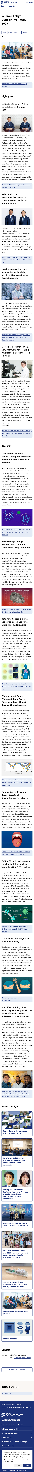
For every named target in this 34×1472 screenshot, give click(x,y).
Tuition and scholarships (10, 1429)
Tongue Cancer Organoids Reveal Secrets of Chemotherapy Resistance (16, 853)
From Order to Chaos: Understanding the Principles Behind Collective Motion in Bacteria (16, 532)
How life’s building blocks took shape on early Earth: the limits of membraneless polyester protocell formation (16, 1094)
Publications (6, 1393)
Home (3, 1404)
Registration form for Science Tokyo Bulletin (14, 85)
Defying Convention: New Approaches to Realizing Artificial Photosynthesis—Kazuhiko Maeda (16, 337)
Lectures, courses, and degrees (12, 1425)
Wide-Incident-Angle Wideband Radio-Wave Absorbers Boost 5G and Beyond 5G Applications (16, 783)
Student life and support (10, 1433)
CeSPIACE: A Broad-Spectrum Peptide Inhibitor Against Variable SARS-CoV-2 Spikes (15, 929)
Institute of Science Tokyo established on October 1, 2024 (16, 186)
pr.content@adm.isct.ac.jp (22, 1358)
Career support (7, 1437)
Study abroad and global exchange (14, 1442)
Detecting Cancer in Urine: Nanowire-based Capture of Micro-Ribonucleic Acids (16, 685)
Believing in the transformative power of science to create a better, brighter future (16, 258)
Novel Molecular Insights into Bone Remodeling (14, 999)
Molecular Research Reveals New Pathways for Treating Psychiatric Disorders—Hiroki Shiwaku (17, 433)
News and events (17, 1404)
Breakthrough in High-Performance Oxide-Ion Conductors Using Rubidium (16, 610)
